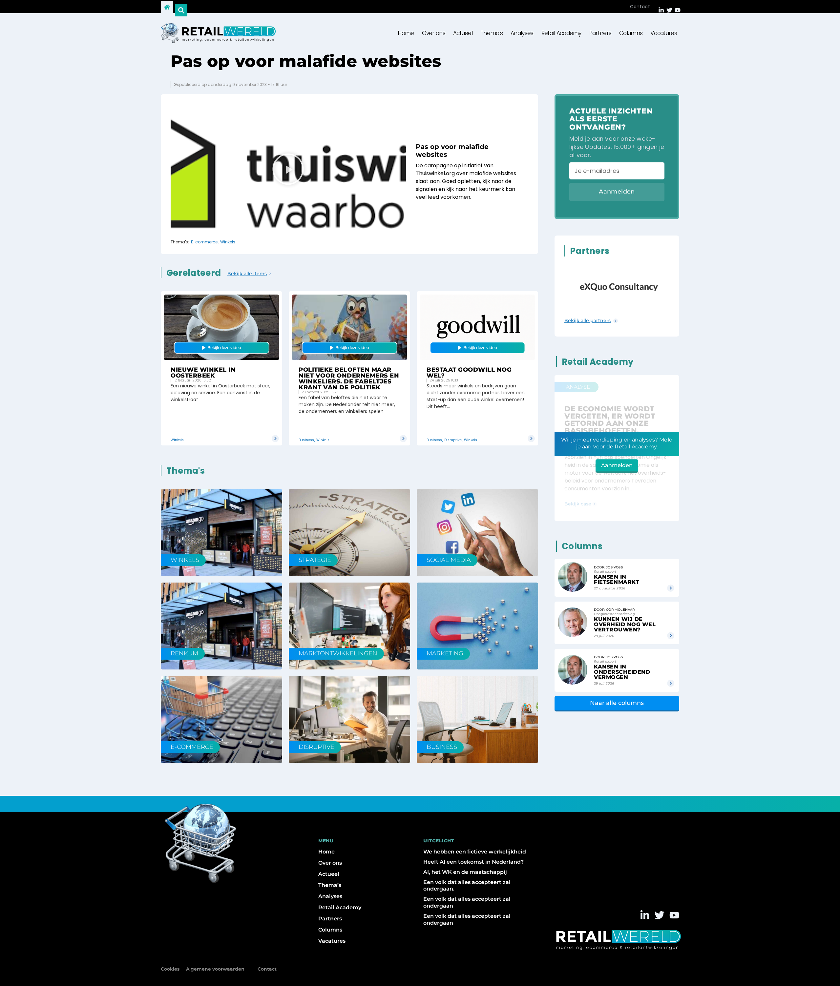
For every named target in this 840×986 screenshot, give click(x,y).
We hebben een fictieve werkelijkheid (474, 852)
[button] (288, 170)
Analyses (522, 33)
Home (406, 33)
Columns (630, 33)
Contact (640, 6)
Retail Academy (561, 33)
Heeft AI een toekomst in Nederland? (473, 862)
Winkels (227, 242)
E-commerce (204, 242)
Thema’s (491, 33)
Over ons (433, 33)
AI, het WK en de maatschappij (465, 872)
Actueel (462, 33)
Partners (600, 33)
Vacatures (663, 33)
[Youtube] (678, 10)
